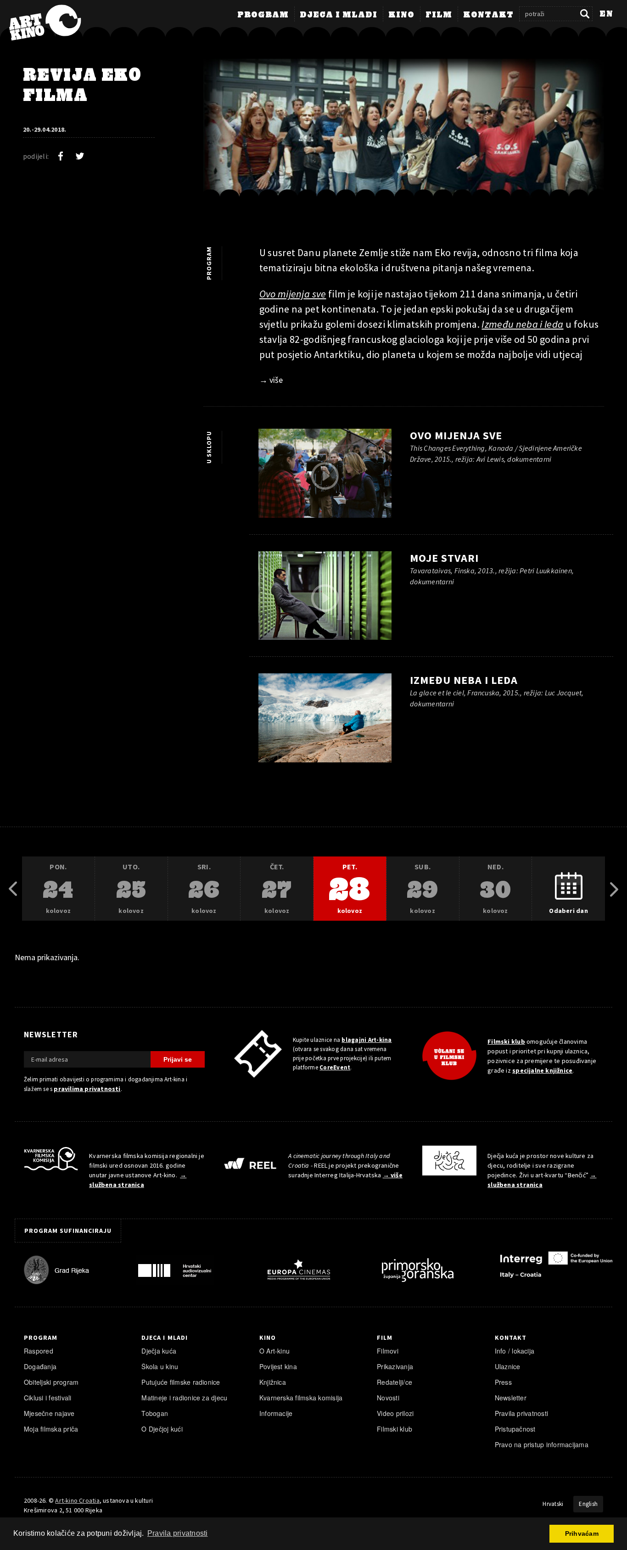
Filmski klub (506, 1041)
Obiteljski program (51, 1382)
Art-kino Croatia (77, 1500)
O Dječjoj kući (161, 1428)
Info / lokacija (515, 1350)
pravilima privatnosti (87, 1089)
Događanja (40, 1366)
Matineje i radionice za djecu (184, 1397)
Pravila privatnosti (522, 1413)
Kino (401, 15)
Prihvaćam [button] (582, 1533)
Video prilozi (395, 1413)
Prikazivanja (395, 1366)
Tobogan (154, 1413)
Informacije (276, 1413)
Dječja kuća (158, 1350)
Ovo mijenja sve (456, 435)
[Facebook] (60, 156)
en (606, 14)
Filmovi (387, 1350)
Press (503, 1382)
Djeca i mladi (338, 15)
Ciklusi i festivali (48, 1397)
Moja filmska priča (51, 1428)
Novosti (388, 1397)
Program (263, 15)
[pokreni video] (325, 476)
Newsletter (510, 1397)
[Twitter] (80, 156)
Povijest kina (278, 1366)
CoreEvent (334, 1067)
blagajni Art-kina (366, 1040)
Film (438, 15)
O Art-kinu (274, 1350)
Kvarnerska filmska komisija (301, 1397)
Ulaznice (508, 1366)
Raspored (38, 1350)
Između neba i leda (464, 680)
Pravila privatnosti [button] (177, 1533)
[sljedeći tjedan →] (614, 889)
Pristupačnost (515, 1428)
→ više (271, 380)
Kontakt (488, 15)
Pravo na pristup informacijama (541, 1444)
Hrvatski (553, 1504)
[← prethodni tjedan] (12, 889)
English (588, 1504)
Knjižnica (272, 1382)
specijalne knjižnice (542, 1070)
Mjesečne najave (49, 1413)
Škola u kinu (159, 1366)
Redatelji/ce (394, 1382)
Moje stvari (444, 558)
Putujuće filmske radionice (180, 1382)
